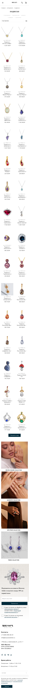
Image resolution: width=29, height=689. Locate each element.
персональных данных (11, 609)
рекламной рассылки (10, 617)
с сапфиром (10, 17)
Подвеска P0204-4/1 (21, 375)
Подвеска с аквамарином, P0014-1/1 (21, 197)
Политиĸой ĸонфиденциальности (12, 611)
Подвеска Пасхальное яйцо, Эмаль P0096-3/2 (22, 351)
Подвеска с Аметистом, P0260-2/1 (7, 197)
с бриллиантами (15, 15)
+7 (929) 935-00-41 (7, 635)
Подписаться (14, 603)
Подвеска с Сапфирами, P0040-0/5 (7, 376)
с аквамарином (7, 15)
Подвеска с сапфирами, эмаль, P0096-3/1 (7, 351)
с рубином (23, 15)
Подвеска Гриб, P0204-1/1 (22, 401)
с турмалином (18, 17)
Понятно (7, 686)
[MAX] (11, 655)
